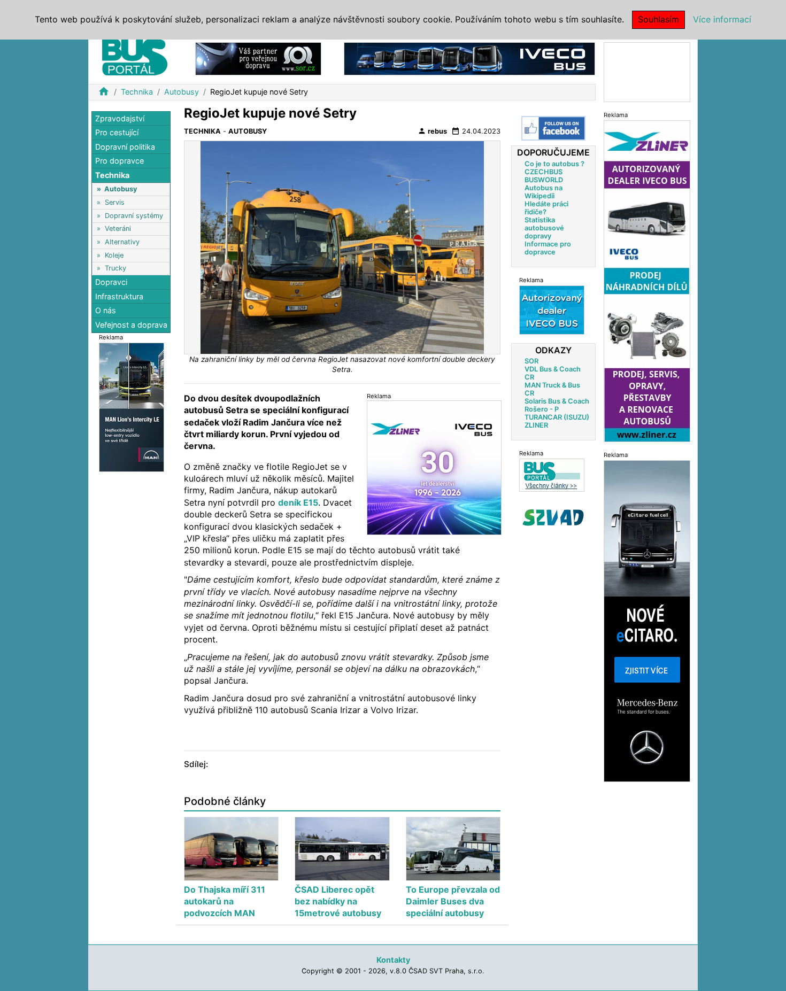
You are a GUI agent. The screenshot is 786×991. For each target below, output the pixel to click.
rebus (432, 131)
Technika (137, 91)
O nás (105, 310)
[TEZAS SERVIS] (551, 309)
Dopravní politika (125, 146)
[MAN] (131, 406)
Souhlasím (658, 19)
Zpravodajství (119, 118)
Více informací (722, 19)
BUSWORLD (544, 179)
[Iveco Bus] (469, 58)
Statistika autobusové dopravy (544, 227)
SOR (531, 361)
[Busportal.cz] (135, 55)
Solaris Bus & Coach (557, 401)
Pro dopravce (119, 161)
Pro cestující (116, 132)
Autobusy (181, 91)
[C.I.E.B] (647, 71)
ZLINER (536, 425)
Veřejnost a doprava (131, 324)
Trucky (115, 268)
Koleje (114, 255)
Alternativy (122, 242)
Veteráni (118, 229)
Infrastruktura (119, 296)
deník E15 (298, 502)
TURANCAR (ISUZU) (557, 417)
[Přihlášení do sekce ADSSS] (553, 517)
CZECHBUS (543, 171)
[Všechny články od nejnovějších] (551, 474)
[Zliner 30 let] (434, 467)
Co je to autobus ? (554, 163)
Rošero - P (542, 409)
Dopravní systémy (134, 216)
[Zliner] (647, 280)
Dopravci (111, 282)
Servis (115, 202)
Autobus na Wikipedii (543, 191)
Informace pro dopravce (548, 247)
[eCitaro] (647, 620)
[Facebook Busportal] (553, 128)
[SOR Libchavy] (258, 58)
